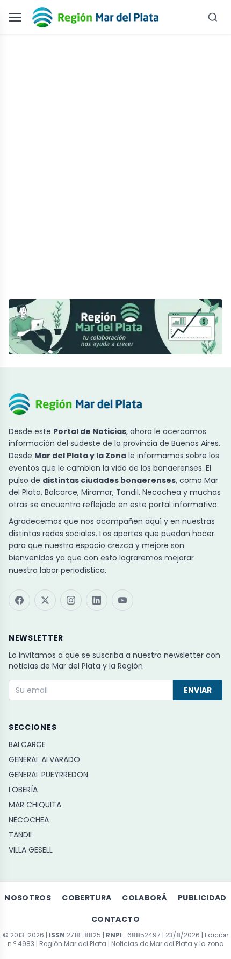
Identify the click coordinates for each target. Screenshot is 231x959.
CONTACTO (115, 919)
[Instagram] (71, 600)
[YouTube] (122, 600)
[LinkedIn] (96, 600)
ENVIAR (198, 690)
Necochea (29, 819)
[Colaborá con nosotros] (115, 326)
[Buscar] (212, 17)
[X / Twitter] (45, 600)
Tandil (21, 834)
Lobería (23, 789)
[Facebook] (19, 600)
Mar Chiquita (35, 804)
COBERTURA (86, 897)
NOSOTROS (27, 897)
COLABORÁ (144, 897)
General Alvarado (44, 759)
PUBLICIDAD (202, 897)
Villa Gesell (31, 849)
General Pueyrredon (48, 774)
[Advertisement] (115, 162)
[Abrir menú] (17, 17)
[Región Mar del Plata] (95, 17)
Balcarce (27, 744)
